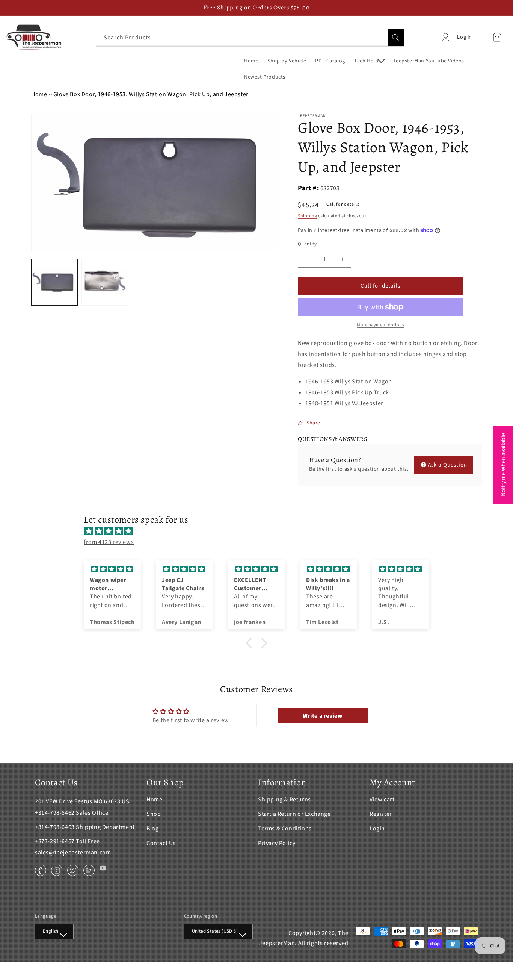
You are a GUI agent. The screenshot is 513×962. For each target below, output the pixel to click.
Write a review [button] (322, 716)
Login (377, 828)
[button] (369, 61)
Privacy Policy (276, 843)
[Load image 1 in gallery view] (54, 282)
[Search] (396, 37)
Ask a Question (447, 465)
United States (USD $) (215, 931)
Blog (152, 828)
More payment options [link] (380, 325)
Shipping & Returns (284, 799)
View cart (382, 799)
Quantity (307, 244)
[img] (260, 531)
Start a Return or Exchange (294, 814)
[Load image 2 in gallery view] (104, 282)
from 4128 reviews (109, 542)
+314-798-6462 (55, 813)
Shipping (307, 216)
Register (381, 814)
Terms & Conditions (285, 828)
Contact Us (161, 843)
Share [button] (313, 423)
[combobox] (250, 37)
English (51, 931)
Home (39, 94)
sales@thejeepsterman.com (73, 852)
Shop (153, 814)
